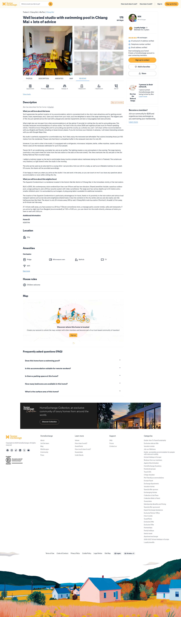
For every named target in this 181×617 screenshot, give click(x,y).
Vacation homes (149, 486)
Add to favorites (144, 67)
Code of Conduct (62, 553)
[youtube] (28, 450)
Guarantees (79, 452)
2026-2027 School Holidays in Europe (156, 539)
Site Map (108, 553)
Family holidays (149, 530)
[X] (24, 450)
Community (44, 452)
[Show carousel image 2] (111, 38)
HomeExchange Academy (152, 466)
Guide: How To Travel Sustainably (155, 440)
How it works (148, 516)
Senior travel (148, 533)
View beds (27, 94)
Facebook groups (150, 469)
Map (71, 78)
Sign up (73, 335)
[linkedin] (20, 450)
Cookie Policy (86, 553)
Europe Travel (148, 481)
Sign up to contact (142, 60)
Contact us (113, 446)
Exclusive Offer (149, 522)
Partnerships (148, 527)
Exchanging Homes (150, 492)
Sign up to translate (117, 102)
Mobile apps (44, 449)
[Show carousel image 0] (47, 50)
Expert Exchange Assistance (153, 510)
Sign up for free (171, 4)
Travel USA (147, 472)
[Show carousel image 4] (111, 63)
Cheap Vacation (149, 475)
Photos (29, 78)
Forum (111, 443)
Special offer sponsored (152, 507)
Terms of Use (50, 553)
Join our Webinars (150, 449)
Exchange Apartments (151, 483)
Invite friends (79, 455)
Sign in (159, 4)
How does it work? (146, 4)
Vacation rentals (149, 446)
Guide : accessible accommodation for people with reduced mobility (159, 453)
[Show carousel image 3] (86, 63)
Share (144, 73)
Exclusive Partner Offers (152, 513)
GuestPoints (79, 446)
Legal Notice (98, 553)
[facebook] (7, 450)
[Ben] (132, 18)
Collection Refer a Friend (152, 498)
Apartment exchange (151, 536)
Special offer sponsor (151, 489)
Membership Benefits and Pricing (155, 504)
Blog (41, 446)
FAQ (110, 440)
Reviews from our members (153, 460)
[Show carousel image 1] (86, 38)
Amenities (59, 78)
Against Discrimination (151, 463)
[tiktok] (16, 450)
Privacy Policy (75, 553)
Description (44, 78)
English (50, 107)
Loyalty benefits (149, 542)
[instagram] (11, 450)
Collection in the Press (151, 495)
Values (77, 440)
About (42, 440)
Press (42, 455)
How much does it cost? (129, 4)
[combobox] (36, 4)
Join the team (44, 443)
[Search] (50, 4)
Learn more (143, 97)
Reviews (82, 78)
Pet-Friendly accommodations (154, 478)
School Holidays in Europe (152, 457)
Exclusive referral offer (151, 443)
